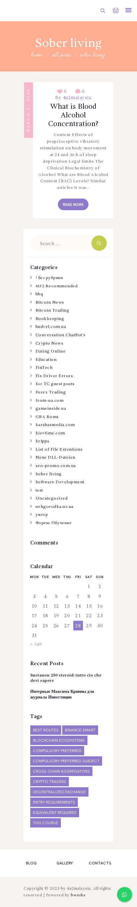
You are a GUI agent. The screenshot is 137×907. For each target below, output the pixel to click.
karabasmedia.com (55, 425)
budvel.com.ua (51, 327)
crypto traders (49, 781)
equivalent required (54, 812)
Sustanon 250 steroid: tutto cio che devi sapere (65, 678)
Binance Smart (80, 730)
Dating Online (51, 351)
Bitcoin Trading (52, 310)
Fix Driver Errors (54, 376)
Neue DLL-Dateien (55, 457)
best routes (46, 730)
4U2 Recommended (57, 286)
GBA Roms (47, 417)
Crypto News (50, 343)
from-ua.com (50, 400)
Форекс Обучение (54, 523)
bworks (78, 895)
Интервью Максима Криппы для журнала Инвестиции (62, 694)
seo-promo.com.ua (56, 466)
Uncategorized (52, 498)
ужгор (42, 515)
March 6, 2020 (28, 110)
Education (46, 360)
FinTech (44, 368)
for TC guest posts (55, 384)
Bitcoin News (50, 302)
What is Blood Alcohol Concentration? (73, 115)
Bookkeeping (50, 319)
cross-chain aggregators (61, 771)
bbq (39, 294)
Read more (73, 205)
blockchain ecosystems (59, 740)
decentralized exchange (59, 792)
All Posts (61, 55)
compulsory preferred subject (66, 761)
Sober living (49, 474)
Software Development (60, 482)
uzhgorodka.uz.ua (54, 507)
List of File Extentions (59, 449)
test (39, 490)
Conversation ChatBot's (61, 335)
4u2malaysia (76, 97)
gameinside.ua (51, 408)
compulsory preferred (57, 750)
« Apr (36, 644)
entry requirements (54, 802)
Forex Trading (51, 392)
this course (45, 823)
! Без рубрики (49, 278)
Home (37, 55)
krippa (42, 441)
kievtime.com (50, 433)
